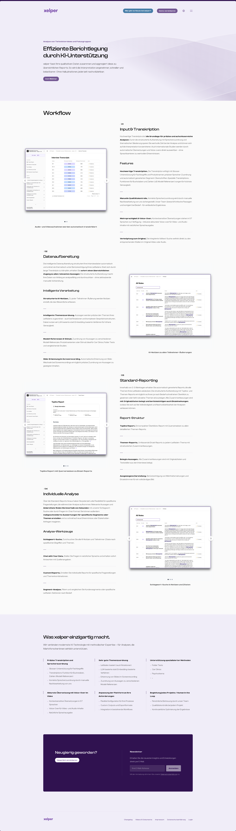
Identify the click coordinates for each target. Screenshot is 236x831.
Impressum (159, 820)
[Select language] (183, 11)
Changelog (128, 820)
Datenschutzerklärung (169, 774)
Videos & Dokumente (143, 820)
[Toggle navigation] (191, 11)
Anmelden (173, 768)
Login (191, 820)
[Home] (50, 11)
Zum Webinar (51, 79)
